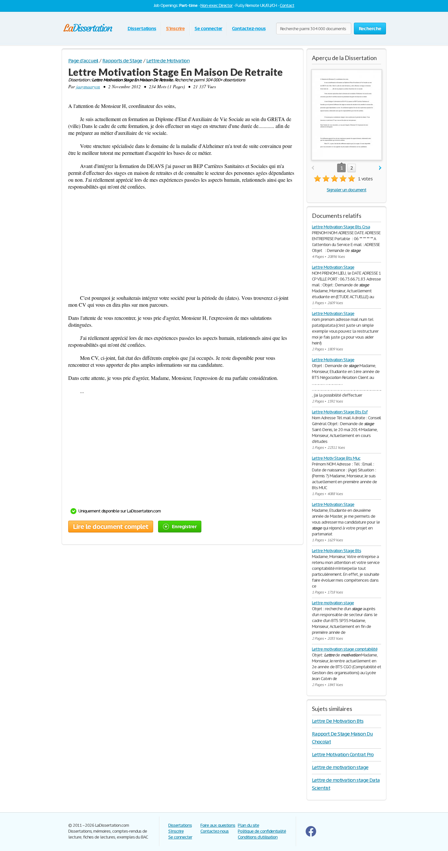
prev (312, 168)
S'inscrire (175, 28)
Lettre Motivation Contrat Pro (343, 754)
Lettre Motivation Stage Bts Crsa (341, 227)
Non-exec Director (216, 5)
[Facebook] (311, 835)
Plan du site (248, 825)
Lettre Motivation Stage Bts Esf (340, 412)
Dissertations (142, 28)
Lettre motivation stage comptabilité (344, 649)
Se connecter (208, 28)
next (380, 168)
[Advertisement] (182, 242)
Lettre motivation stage (333, 603)
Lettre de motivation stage (340, 767)
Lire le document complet (110, 526)
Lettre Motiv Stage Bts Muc (336, 458)
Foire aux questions (217, 825)
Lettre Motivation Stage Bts (336, 550)
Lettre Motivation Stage (333, 267)
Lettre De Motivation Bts (337, 721)
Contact (287, 5)
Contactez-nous (248, 28)
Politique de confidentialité (262, 831)
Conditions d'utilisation (257, 837)
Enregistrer (184, 526)
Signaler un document (346, 190)
